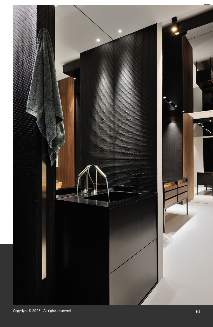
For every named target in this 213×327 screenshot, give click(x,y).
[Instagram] (198, 312)
